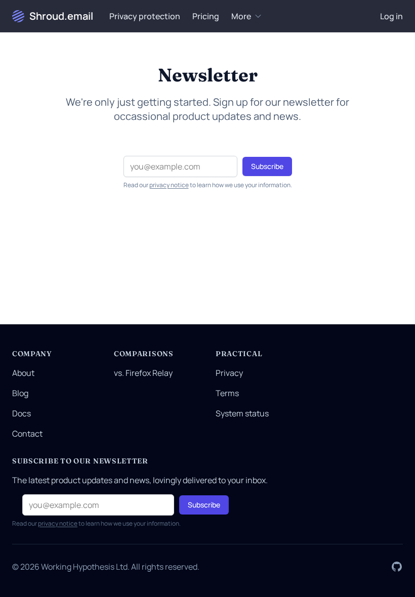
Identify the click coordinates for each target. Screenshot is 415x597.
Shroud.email (61, 16)
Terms (227, 393)
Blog (20, 393)
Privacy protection (144, 16)
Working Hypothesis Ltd (84, 566)
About (23, 372)
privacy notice (169, 185)
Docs (21, 413)
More (241, 16)
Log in (391, 16)
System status (242, 413)
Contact (27, 433)
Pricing (205, 16)
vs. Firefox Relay (143, 372)
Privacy (229, 372)
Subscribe (267, 166)
